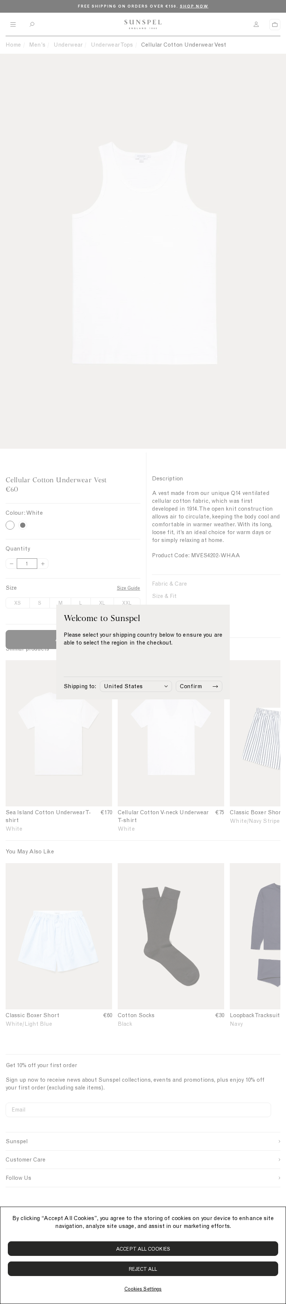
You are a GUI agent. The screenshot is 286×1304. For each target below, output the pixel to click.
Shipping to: (80, 686)
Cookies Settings (143, 1289)
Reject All (143, 1269)
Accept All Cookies (143, 1249)
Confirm (191, 686)
